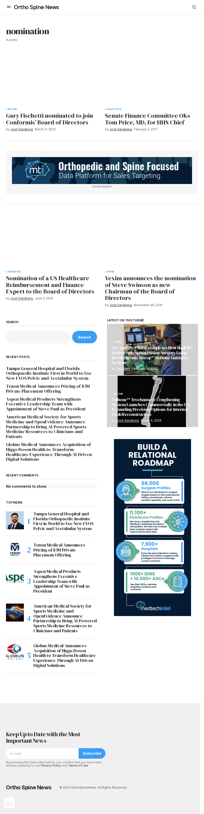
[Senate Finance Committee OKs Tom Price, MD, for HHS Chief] (151, 78)
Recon (12, 109)
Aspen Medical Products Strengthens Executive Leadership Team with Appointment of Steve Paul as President (46, 404)
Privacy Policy (51, 765)
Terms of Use (78, 765)
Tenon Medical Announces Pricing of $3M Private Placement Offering (48, 389)
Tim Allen (123, 368)
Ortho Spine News (36, 7)
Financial (14, 272)
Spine (110, 272)
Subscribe (92, 753)
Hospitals (114, 109)
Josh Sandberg (127, 420)
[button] (9, 7)
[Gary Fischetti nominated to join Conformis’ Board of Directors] (52, 78)
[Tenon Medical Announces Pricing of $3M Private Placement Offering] (15, 550)
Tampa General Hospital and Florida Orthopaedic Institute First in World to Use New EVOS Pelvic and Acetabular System (49, 373)
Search (12, 322)
